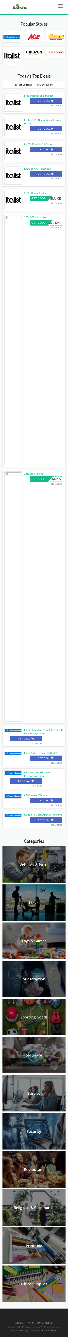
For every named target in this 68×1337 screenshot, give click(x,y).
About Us (20, 1322)
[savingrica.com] (20, 6)
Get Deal (44, 100)
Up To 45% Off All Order (38, 144)
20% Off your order (35, 217)
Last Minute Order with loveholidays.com (37, 774)
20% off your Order (35, 192)
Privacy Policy (33, 1322)
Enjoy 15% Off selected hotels (41, 752)
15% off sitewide (33, 473)
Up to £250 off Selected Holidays (43, 814)
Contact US (47, 1322)
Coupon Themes (49, 1330)
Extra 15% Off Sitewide (37, 168)
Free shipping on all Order (38, 95)
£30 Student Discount (36, 795)
